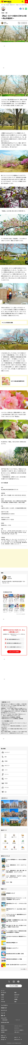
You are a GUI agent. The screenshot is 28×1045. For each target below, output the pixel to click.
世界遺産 (14, 843)
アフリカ (6, 787)
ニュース (3, 1013)
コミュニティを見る (14, 651)
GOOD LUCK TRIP (5, 1022)
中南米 (6, 761)
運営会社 (2, 1026)
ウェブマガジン (4, 1005)
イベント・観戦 (5, 843)
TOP (2, 4)
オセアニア (7, 765)
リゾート (6, 774)
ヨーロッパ (7, 752)
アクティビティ (5, 849)
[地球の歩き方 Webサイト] (6, 1)
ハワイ (6, 770)
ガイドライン (16, 1028)
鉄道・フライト (14, 849)
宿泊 (23, 837)
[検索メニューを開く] (22, 2)
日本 (4, 4)
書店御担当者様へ (4, 1030)
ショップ (22, 849)
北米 (6, 756)
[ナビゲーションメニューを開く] (26, 1)
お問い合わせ (16, 1032)
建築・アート (14, 837)
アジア (6, 778)
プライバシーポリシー (18, 1026)
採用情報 (2, 1032)
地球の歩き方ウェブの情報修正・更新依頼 (11, 717)
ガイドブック (4, 1010)
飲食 (5, 837)
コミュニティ (4, 1018)
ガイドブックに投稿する (18, 1030)
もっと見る (23, 969)
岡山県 (7, 4)
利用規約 (2, 1028)
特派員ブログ (12, 4)
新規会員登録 (4, 1019)
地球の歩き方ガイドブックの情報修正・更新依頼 (12, 718)
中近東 (6, 783)
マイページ (18, 1019)
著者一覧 (3, 1015)
